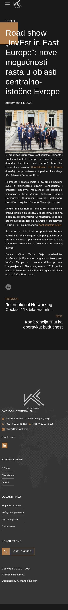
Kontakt (5, 482)
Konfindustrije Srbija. (50, 224)
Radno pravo (8, 526)
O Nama (6, 468)
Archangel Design (27, 580)
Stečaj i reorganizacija (13, 512)
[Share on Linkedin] (8, 287)
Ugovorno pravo (10, 519)
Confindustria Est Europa (47, 167)
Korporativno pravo (11, 505)
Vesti (10, 21)
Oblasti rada (8, 475)
